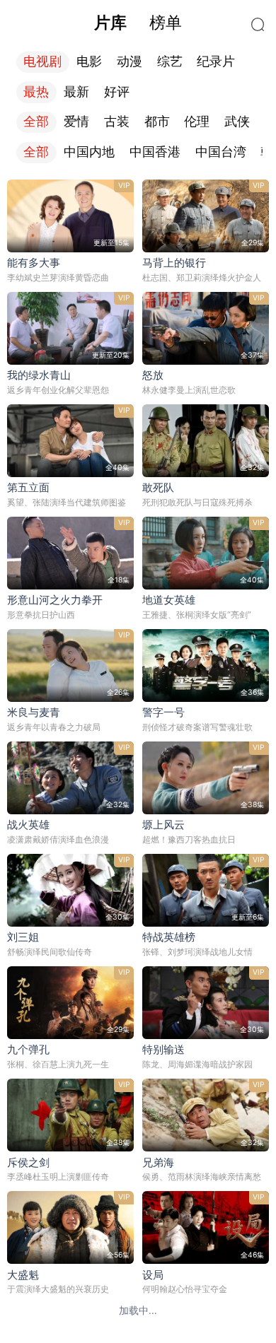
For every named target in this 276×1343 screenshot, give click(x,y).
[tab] (111, 22)
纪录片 (216, 61)
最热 (36, 92)
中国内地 (89, 152)
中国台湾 (220, 152)
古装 (117, 122)
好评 (117, 92)
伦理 (196, 122)
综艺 (170, 61)
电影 (89, 61)
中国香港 (155, 152)
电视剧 (42, 61)
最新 (76, 92)
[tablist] (137, 22)
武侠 (237, 122)
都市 (157, 122)
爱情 (76, 122)
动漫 (129, 61)
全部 (36, 122)
